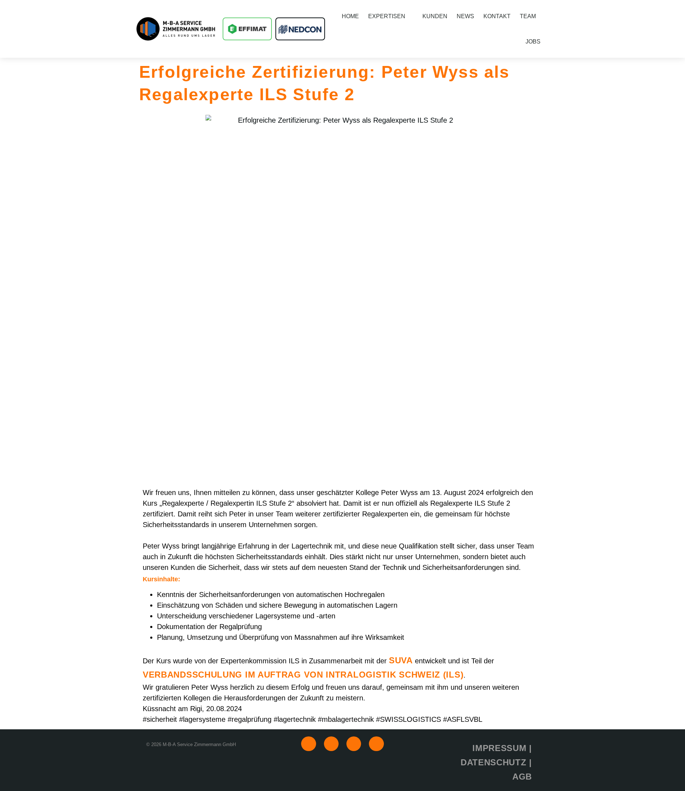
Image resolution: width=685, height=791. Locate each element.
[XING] (331, 743)
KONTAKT (497, 16)
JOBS (533, 42)
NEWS (465, 16)
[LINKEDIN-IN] (308, 743)
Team (528, 16)
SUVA (401, 660)
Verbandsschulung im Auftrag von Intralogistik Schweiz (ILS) (303, 674)
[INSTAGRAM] (376, 743)
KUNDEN (434, 16)
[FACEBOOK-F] (353, 743)
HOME (350, 16)
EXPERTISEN (386, 16)
